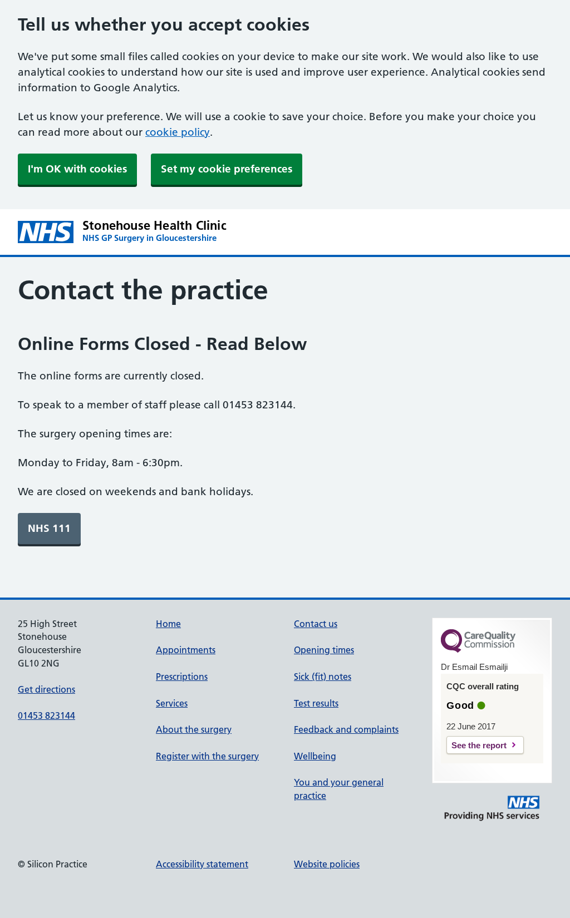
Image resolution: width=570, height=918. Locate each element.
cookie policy (177, 132)
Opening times (324, 649)
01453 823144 (46, 715)
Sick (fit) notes (322, 676)
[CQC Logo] (478, 649)
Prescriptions (182, 676)
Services (172, 703)
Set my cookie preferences (226, 168)
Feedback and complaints (346, 729)
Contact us (315, 623)
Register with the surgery (207, 756)
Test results (316, 703)
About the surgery (194, 729)
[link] (49, 528)
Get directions (46, 689)
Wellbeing (315, 756)
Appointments (185, 649)
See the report (479, 745)
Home (168, 623)
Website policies (327, 864)
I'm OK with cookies (77, 168)
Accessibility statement (202, 864)
